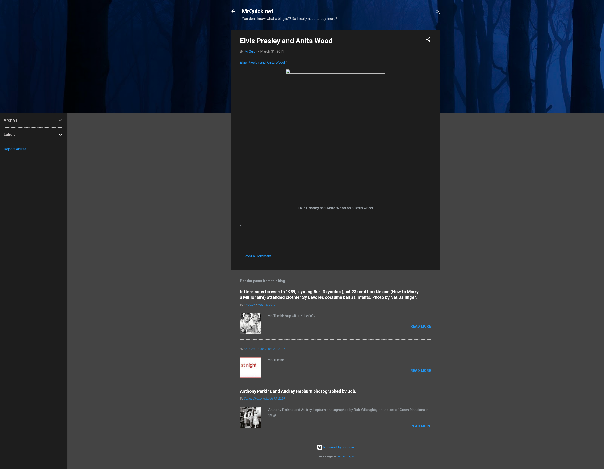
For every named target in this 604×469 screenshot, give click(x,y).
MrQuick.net (257, 11)
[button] (428, 40)
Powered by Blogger (338, 447)
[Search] (437, 13)
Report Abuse (15, 149)
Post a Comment (258, 256)
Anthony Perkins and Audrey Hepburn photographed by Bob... (299, 391)
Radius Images (345, 456)
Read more (421, 326)
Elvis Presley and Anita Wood (286, 41)
